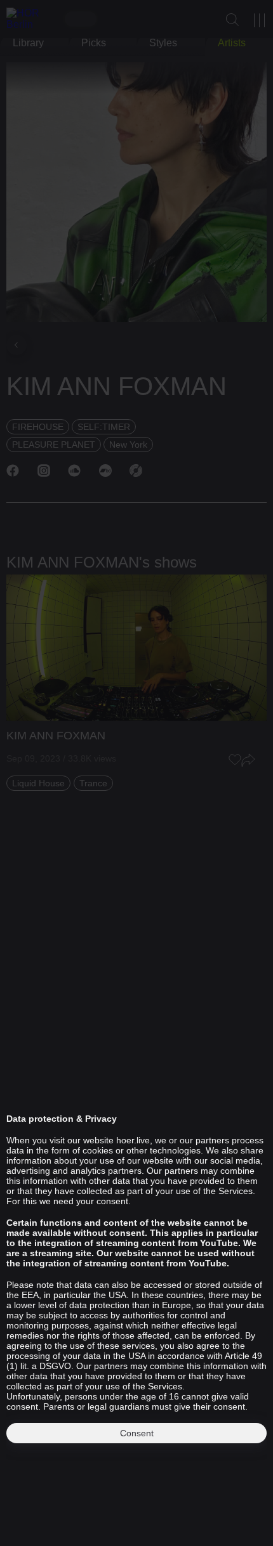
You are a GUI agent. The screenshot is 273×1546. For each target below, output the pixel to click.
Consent (137, 1433)
